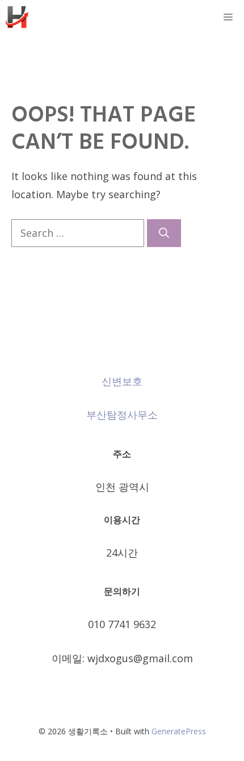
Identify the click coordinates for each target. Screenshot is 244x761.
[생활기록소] (17, 17)
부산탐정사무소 (122, 414)
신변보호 (122, 381)
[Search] (164, 233)
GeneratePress (179, 731)
